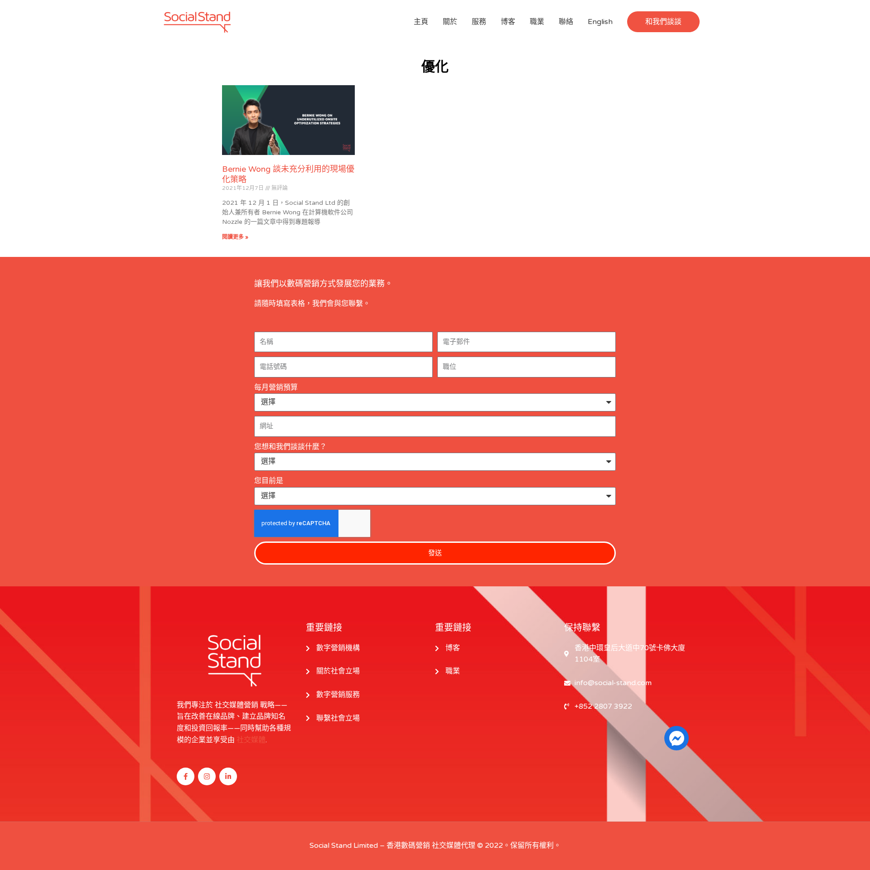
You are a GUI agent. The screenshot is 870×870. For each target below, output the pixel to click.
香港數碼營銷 (408, 845)
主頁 (421, 21)
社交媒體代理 (453, 845)
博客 (508, 21)
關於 (450, 21)
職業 (537, 21)
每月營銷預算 (276, 387)
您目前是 (268, 480)
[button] (663, 21)
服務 (479, 21)
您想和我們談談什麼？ (290, 446)
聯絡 (566, 21)
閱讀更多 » (235, 237)
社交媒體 (251, 739)
